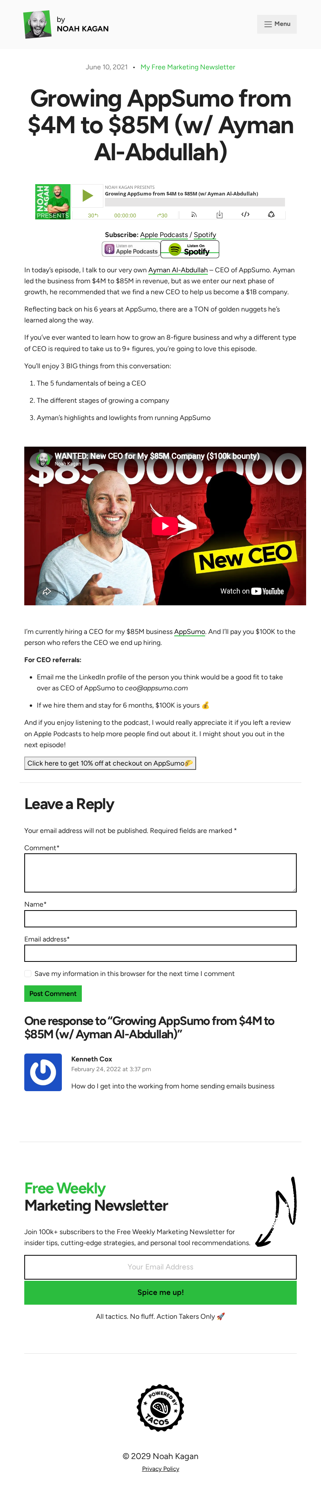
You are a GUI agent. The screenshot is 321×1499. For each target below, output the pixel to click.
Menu (281, 23)
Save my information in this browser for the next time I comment (134, 973)
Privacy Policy (160, 1468)
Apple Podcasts (164, 234)
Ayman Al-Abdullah (178, 270)
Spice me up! (160, 1292)
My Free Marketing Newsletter (188, 67)
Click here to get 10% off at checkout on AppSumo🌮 (110, 763)
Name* (35, 904)
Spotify (205, 234)
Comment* (42, 848)
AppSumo (189, 631)
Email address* (47, 939)
